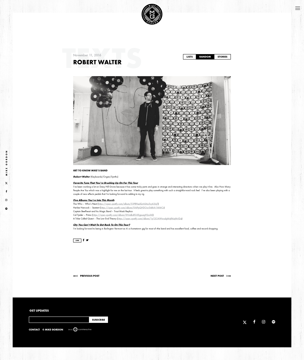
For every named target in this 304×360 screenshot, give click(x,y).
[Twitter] (6, 183)
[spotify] (6, 209)
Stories (222, 56)
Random (205, 56)
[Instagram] (6, 200)
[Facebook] (6, 191)
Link (77, 240)
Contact (34, 329)
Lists (190, 56)
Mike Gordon (6, 163)
